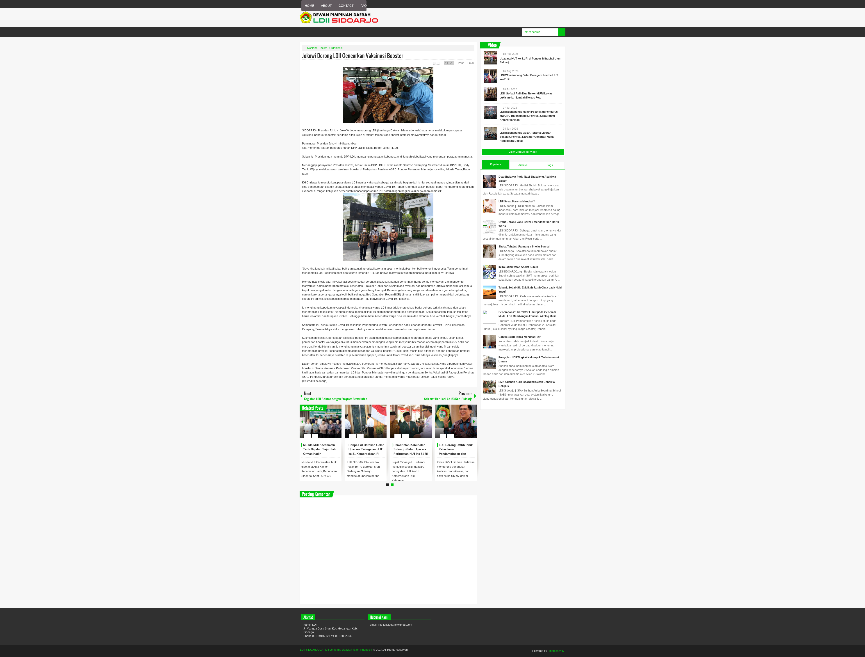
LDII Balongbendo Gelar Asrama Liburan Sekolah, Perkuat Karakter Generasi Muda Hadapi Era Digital (527, 136)
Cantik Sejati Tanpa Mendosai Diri (520, 337)
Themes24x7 (557, 650)
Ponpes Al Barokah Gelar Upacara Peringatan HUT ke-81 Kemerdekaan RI (366, 449)
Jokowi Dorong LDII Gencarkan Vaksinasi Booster (352, 55)
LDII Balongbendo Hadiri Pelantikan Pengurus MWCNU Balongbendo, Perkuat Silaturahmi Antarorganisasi (529, 115)
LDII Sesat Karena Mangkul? (517, 201)
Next (474, 421)
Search (561, 32)
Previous (302, 421)
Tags (550, 165)
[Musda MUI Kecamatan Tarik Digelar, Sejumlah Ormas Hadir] (320, 421)
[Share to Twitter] (330, 425)
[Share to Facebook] (324, 425)
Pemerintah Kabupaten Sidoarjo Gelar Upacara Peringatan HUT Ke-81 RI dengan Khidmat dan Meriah (411, 454)
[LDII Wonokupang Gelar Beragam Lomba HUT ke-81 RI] (490, 76)
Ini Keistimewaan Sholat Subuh (518, 267)
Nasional (312, 48)
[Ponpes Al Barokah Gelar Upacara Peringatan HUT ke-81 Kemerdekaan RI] (366, 421)
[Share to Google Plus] (336, 425)
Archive (523, 165)
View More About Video (523, 151)
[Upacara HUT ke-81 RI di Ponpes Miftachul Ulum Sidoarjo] (490, 57)
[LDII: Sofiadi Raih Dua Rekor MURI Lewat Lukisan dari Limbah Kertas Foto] (490, 94)
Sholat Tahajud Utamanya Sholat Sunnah (524, 246)
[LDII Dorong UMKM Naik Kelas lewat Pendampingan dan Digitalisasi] (456, 421)
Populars (495, 164)
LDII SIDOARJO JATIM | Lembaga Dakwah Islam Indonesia (336, 649)
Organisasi (336, 48)
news (324, 48)
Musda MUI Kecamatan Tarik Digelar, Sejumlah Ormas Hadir (319, 449)
